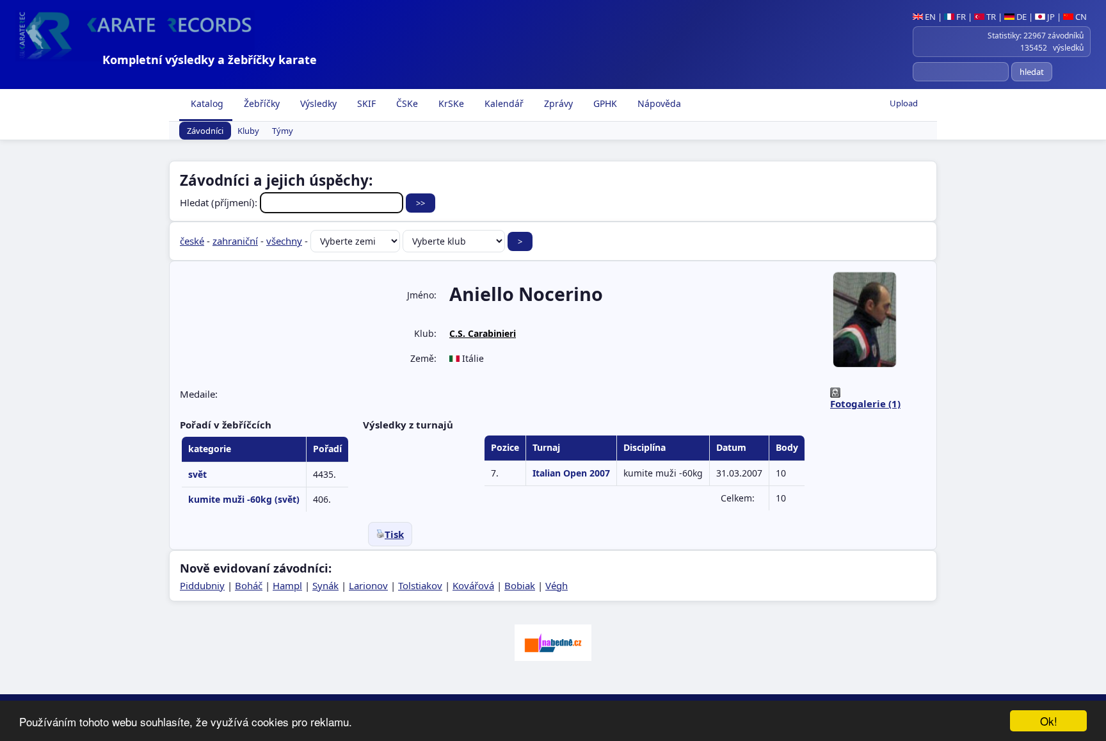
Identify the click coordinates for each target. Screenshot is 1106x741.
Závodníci (205, 130)
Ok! (1048, 721)
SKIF (365, 103)
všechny (284, 240)
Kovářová (473, 585)
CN (1080, 16)
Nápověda (658, 103)
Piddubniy (202, 585)
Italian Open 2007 (571, 473)
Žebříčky (260, 103)
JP (1050, 16)
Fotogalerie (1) (865, 403)
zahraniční (235, 240)
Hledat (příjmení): (220, 202)
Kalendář (503, 103)
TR (990, 16)
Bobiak (519, 585)
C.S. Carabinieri (482, 333)
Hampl (287, 585)
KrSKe (450, 103)
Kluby (248, 130)
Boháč (248, 585)
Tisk (394, 534)
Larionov (368, 585)
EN (929, 16)
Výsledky (317, 103)
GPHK (604, 103)
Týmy (282, 130)
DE (1020, 16)
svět (197, 474)
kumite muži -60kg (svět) (244, 499)
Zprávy (557, 103)
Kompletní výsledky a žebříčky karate (209, 59)
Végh (556, 585)
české (192, 240)
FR (960, 16)
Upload (904, 103)
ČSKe (406, 103)
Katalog (205, 103)
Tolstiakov (420, 585)
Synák (325, 585)
